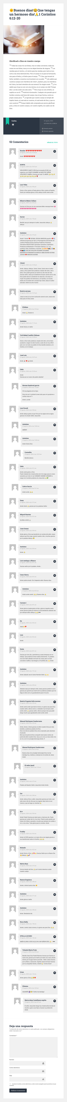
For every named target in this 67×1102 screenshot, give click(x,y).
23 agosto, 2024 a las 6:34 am (30, 749)
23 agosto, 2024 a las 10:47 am (28, 357)
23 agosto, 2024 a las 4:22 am (28, 849)
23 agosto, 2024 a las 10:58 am (28, 337)
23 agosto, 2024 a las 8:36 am (28, 623)
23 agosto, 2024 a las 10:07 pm (28, 166)
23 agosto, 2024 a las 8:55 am (30, 952)
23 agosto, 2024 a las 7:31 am (28, 671)
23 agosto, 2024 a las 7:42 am (33, 767)
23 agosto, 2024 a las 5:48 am (28, 795)
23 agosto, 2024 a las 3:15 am (28, 865)
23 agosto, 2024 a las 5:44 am (28, 813)
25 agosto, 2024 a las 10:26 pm (28, 152)
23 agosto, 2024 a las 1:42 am (28, 938)
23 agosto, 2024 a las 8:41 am (28, 605)
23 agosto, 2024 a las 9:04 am (28, 530)
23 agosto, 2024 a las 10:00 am (30, 426)
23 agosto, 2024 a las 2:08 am (28, 910)
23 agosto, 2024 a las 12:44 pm (28, 265)
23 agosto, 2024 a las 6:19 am (28, 781)
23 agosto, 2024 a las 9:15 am (28, 502)
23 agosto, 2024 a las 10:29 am (33, 454)
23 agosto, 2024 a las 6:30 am (28, 723)
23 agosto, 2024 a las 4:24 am (28, 833)
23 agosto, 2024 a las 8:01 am (28, 651)
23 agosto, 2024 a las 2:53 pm (30, 309)
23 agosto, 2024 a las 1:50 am (28, 924)
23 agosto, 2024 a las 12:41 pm (28, 293)
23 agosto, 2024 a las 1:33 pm (30, 387)
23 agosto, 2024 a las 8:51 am (28, 562)
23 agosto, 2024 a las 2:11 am (28, 896)
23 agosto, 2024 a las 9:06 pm (28, 186)
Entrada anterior (48, 128)
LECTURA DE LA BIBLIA (50, 123)
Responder (54, 151)
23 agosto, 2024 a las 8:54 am (28, 548)
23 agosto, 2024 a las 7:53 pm (28, 219)
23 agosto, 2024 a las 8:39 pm (28, 202)
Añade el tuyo (52, 142)
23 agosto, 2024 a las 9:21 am (28, 468)
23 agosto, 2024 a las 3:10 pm (28, 235)
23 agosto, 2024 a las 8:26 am (28, 637)
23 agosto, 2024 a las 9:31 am (30, 488)
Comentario (13, 1035)
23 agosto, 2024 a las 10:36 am (28, 371)
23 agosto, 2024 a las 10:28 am (30, 440)
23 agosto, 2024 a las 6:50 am (28, 685)
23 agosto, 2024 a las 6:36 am (28, 703)
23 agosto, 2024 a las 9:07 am (28, 516)
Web (10, 1075)
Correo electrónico (14, 1067)
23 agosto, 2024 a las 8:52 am (30, 591)
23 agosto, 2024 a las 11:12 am (28, 323)
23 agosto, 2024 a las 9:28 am (28, 410)
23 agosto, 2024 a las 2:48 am (28, 881)
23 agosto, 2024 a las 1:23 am (28, 974)
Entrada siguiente (48, 131)
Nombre (11, 1059)
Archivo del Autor (13, 124)
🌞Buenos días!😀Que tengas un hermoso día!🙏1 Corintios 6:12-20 (32, 14)
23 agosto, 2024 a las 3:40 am (30, 988)
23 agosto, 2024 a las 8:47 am (28, 576)
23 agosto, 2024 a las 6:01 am (33, 1002)
